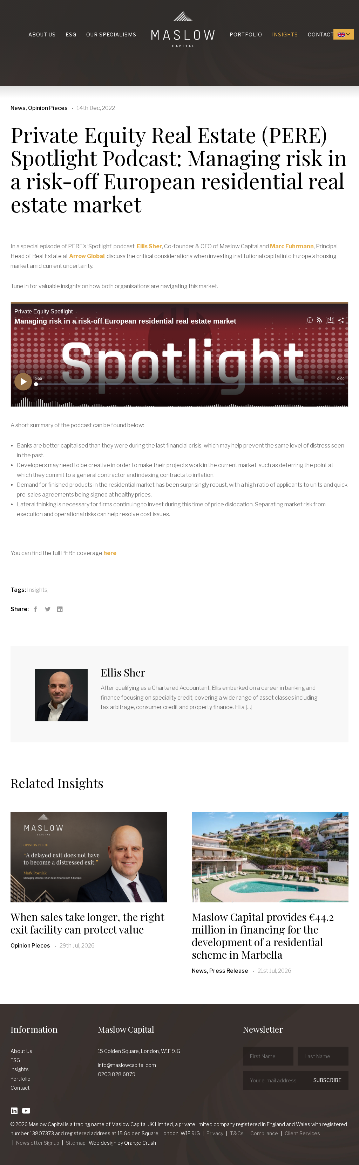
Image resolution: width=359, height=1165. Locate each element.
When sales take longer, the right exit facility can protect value (87, 923)
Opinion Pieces (30, 945)
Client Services (302, 1133)
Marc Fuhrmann (292, 246)
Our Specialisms (111, 34)
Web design (102, 1143)
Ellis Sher (149, 246)
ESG (71, 34)
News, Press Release (220, 971)
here (109, 553)
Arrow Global (86, 256)
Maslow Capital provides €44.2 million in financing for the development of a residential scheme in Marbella (263, 935)
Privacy (214, 1133)
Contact (321, 34)
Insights (285, 34)
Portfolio (246, 34)
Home (153, 11)
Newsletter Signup (37, 1143)
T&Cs (237, 1133)
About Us (42, 34)
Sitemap (76, 1143)
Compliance (264, 1133)
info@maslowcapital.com (127, 1065)
